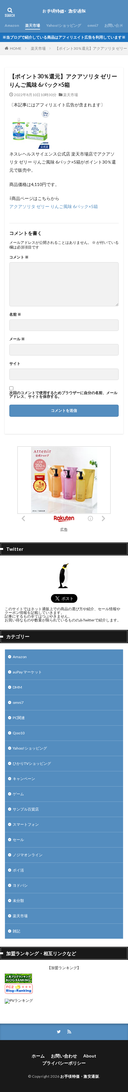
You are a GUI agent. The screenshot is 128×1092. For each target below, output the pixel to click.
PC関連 (19, 717)
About (89, 1055)
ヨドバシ (20, 885)
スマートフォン (26, 824)
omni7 (92, 25)
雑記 (16, 931)
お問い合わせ (115, 25)
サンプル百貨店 (26, 809)
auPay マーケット (27, 672)
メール (17, 339)
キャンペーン (24, 778)
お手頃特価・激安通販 (79, 1076)
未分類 (18, 900)
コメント (19, 257)
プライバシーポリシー (64, 1063)
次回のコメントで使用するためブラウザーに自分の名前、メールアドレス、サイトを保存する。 (63, 394)
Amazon (12, 25)
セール (18, 839)
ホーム (38, 1055)
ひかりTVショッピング (32, 763)
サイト (15, 363)
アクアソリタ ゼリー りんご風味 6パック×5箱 (53, 206)
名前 (15, 314)
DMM (17, 687)
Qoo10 (19, 733)
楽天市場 (32, 25)
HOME (15, 48)
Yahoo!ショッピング (63, 25)
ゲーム (18, 794)
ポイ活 (18, 870)
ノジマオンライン (28, 855)
